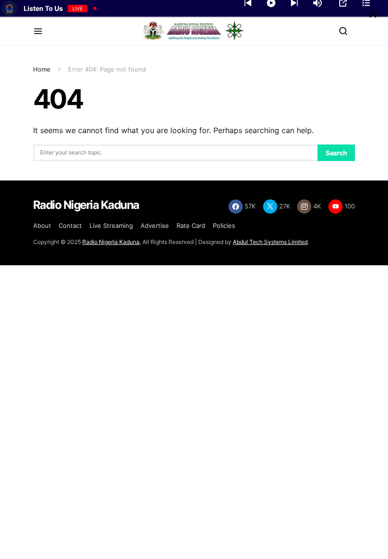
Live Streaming (111, 225)
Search (336, 153)
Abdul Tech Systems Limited (270, 241)
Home (42, 69)
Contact (70, 225)
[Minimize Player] (373, 14)
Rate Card (190, 225)
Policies (224, 225)
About (42, 225)
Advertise (155, 225)
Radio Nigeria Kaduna (111, 241)
